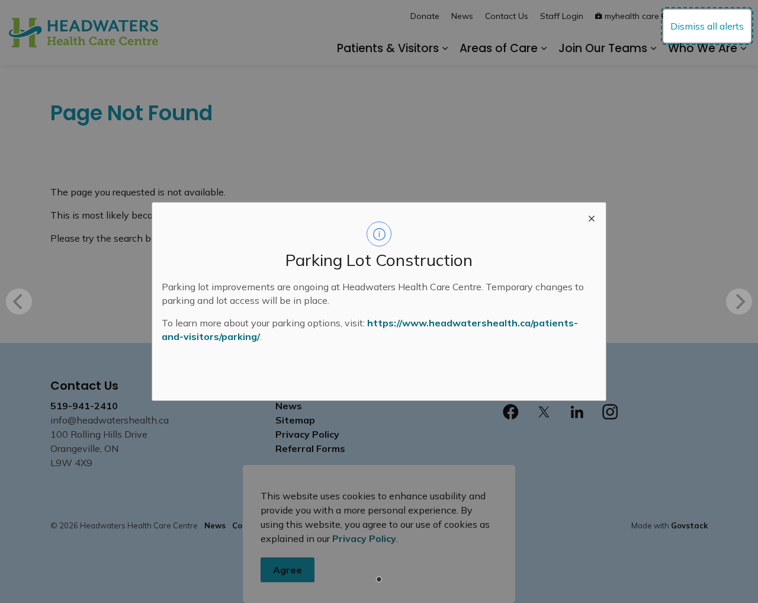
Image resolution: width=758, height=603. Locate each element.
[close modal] (591, 217)
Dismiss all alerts (707, 26)
